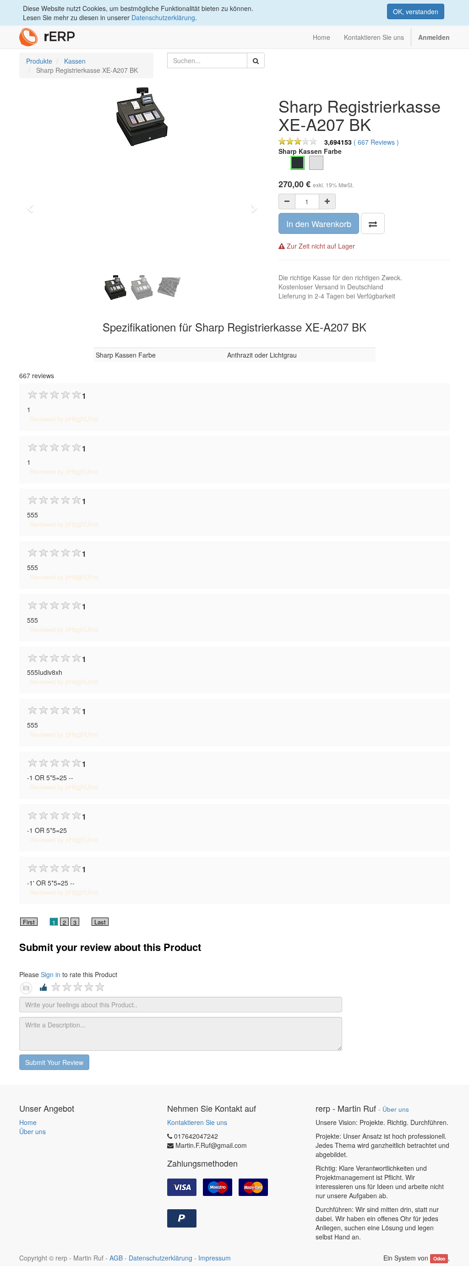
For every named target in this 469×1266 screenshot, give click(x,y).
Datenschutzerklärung (163, 17)
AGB (116, 1257)
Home (28, 1122)
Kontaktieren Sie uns (197, 1122)
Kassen (75, 60)
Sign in (50, 974)
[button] (33, 204)
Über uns (32, 1131)
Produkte (39, 60)
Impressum (214, 1257)
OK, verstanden (415, 11)
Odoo (439, 1258)
